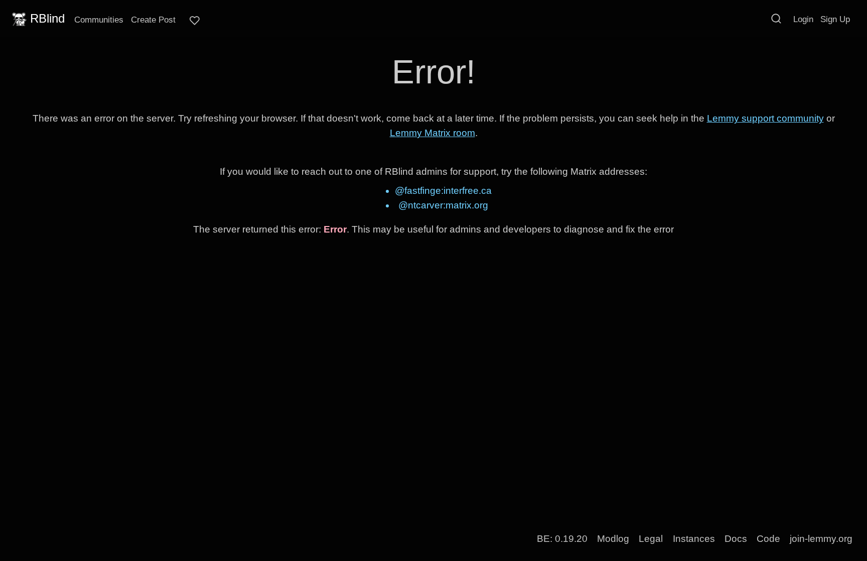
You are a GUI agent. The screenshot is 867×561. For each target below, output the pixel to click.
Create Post (153, 20)
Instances (694, 538)
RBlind (47, 18)
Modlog (613, 538)
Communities (98, 20)
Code (768, 538)
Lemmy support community (765, 118)
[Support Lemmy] (195, 21)
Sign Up (835, 19)
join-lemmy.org (821, 538)
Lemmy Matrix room (432, 133)
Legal (651, 538)
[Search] (776, 18)
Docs (736, 538)
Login (803, 19)
